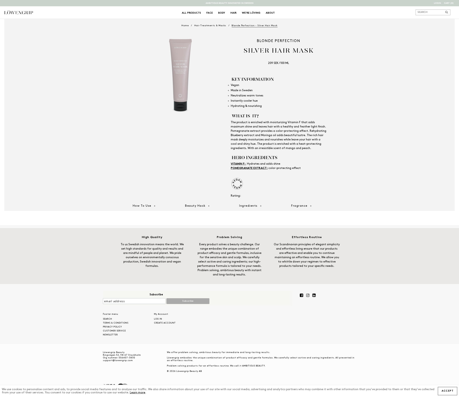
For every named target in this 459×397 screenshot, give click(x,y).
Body (221, 13)
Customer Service (114, 331)
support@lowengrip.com (118, 360)
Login (437, 3)
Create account (165, 323)
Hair (233, 13)
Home (185, 26)
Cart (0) (449, 3)
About (270, 13)
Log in (158, 319)
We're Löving (251, 13)
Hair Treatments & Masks (210, 26)
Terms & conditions (115, 323)
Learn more (137, 392)
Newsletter (110, 335)
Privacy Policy (112, 327)
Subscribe (156, 294)
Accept (447, 391)
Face (209, 13)
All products (191, 13)
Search (107, 319)
